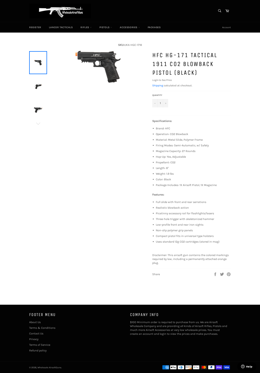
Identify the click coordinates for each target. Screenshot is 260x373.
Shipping (157, 85)
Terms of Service (39, 344)
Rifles (85, 27)
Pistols (105, 27)
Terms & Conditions (42, 327)
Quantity (157, 95)
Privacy (33, 339)
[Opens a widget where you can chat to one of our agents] (246, 366)
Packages (154, 27)
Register (35, 27)
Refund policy (38, 350)
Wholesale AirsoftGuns (49, 367)
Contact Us (36, 333)
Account (226, 27)
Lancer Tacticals (61, 27)
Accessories (129, 27)
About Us (35, 322)
